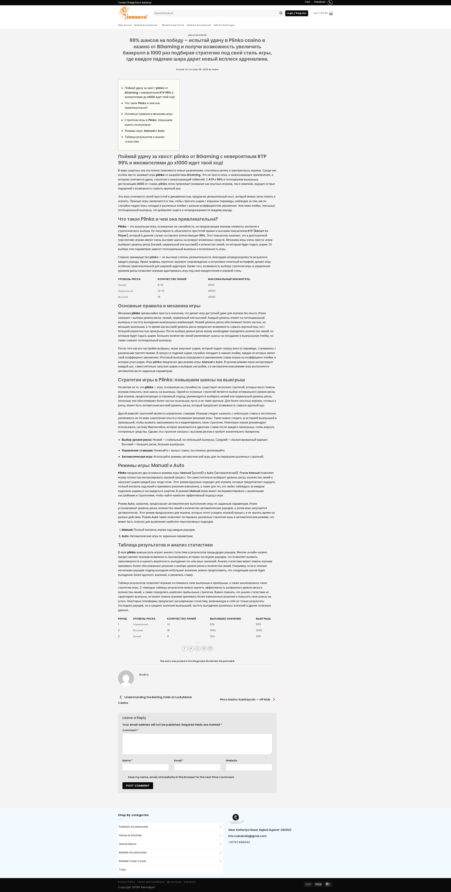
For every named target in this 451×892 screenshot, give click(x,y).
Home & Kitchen (130, 835)
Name (127, 760)
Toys (122, 870)
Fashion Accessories (199, 25)
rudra (215, 69)
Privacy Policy (126, 881)
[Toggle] (220, 827)
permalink (228, 661)
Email (178, 760)
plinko (160, 175)
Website (231, 760)
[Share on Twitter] (191, 648)
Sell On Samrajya (224, 25)
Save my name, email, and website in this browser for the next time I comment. (181, 777)
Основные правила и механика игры (149, 114)
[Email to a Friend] (197, 648)
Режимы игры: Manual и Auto (145, 131)
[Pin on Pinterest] (204, 648)
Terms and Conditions (151, 881)
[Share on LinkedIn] (210, 648)
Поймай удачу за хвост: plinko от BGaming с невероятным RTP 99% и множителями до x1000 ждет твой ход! (150, 92)
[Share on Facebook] (185, 648)
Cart (307, 1)
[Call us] (330, 2)
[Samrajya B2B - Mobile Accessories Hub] (132, 13)
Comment (130, 730)
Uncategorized (197, 35)
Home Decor (128, 844)
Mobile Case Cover (173, 25)
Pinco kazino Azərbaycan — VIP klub (245, 699)
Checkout (319, 1)
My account (174, 881)
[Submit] (281, 13)
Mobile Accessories (145, 25)
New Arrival (125, 25)
